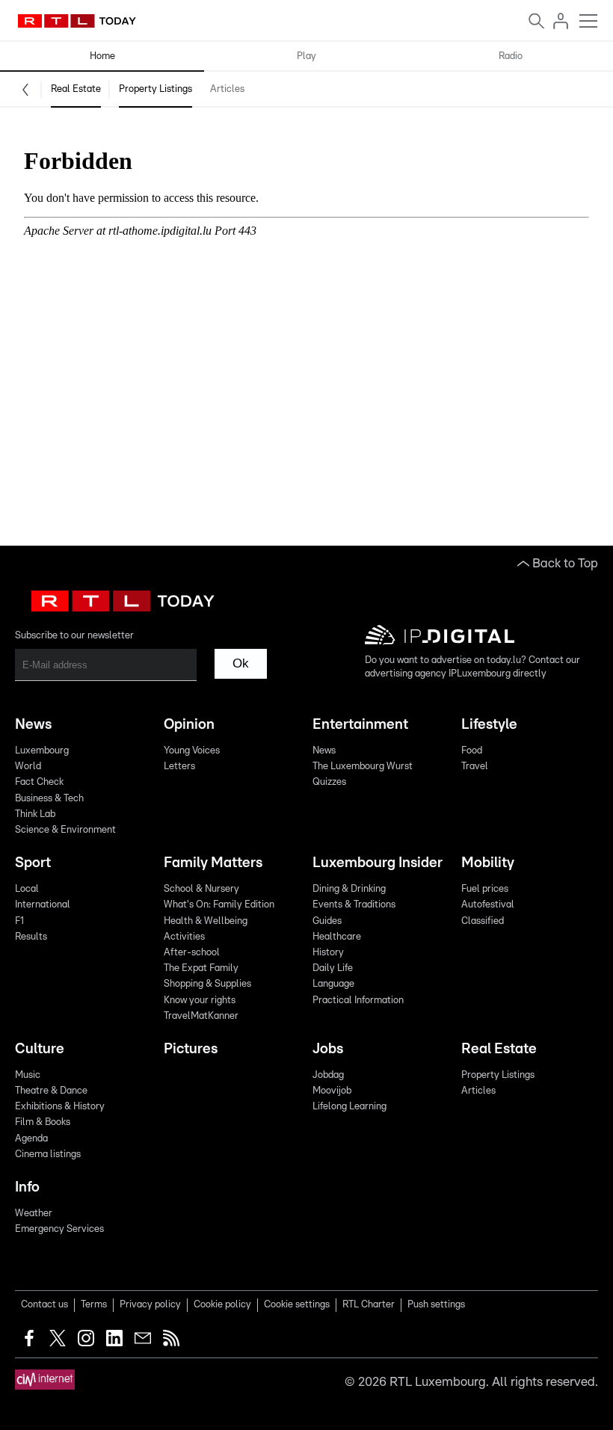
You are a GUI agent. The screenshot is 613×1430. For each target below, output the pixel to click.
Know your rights (199, 1000)
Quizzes (329, 782)
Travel (474, 766)
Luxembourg (42, 751)
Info (27, 1187)
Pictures (191, 1049)
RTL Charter (368, 1305)
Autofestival (487, 905)
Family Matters (213, 863)
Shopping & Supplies (207, 984)
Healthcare (336, 937)
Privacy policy (150, 1305)
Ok (240, 663)
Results (31, 937)
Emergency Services (59, 1229)
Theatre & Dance (51, 1091)
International (42, 905)
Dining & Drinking (349, 889)
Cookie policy (222, 1305)
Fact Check (39, 782)
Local (27, 889)
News (33, 725)
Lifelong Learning (349, 1107)
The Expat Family (201, 968)
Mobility (487, 863)
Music (27, 1075)
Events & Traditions (353, 905)
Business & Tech (49, 799)
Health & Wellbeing (205, 921)
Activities (184, 937)
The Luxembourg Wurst (362, 766)
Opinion (189, 725)
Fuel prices (484, 889)
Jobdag (328, 1075)
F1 (19, 921)
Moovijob (331, 1091)
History (328, 953)
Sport (33, 863)
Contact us (44, 1305)
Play (306, 56)
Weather (33, 1213)
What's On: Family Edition (219, 905)
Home (102, 56)
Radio (511, 56)
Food (471, 751)
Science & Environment (65, 830)
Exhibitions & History (60, 1107)
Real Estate (76, 89)
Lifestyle (489, 725)
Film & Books (42, 1122)
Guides (327, 921)
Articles (227, 89)
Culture (39, 1049)
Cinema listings (48, 1154)
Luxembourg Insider (377, 863)
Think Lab (35, 814)
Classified (482, 921)
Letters (179, 766)
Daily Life (332, 968)
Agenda (31, 1139)
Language (333, 984)
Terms (94, 1305)
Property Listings (155, 89)
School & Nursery (201, 889)
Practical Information (358, 1000)
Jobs (327, 1049)
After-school (192, 953)
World (28, 766)
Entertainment (360, 725)
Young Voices (192, 751)
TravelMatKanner (201, 1016)
